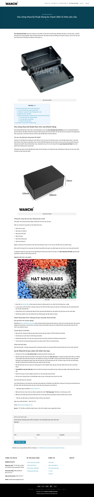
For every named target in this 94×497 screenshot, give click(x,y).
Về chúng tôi (54, 3)
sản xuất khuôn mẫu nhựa (28, 323)
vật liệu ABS (25, 304)
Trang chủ (47, 3)
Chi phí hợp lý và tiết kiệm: (26, 119)
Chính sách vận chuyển (33, 462)
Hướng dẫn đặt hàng (32, 471)
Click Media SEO (53, 493)
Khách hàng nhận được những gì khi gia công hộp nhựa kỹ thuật (33, 115)
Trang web (61, 435)
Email (38, 435)
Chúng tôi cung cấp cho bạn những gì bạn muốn (29, 112)
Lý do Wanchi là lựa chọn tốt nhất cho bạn (25, 122)
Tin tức (81, 3)
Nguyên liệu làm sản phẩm (24, 113)
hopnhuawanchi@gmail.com (25, 405)
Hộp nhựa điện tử (63, 3)
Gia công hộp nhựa (74, 3)
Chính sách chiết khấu (33, 468)
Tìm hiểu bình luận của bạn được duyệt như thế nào (51, 448)
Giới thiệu (51, 462)
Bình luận (16, 422)
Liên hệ (87, 3)
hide (34, 105)
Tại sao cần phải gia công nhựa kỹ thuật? (27, 110)
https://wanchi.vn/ (35, 388)
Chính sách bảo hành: (24, 121)
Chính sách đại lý (31, 465)
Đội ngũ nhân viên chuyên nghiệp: (27, 117)
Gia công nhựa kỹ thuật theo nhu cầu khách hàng (27, 108)
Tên (15, 435)
